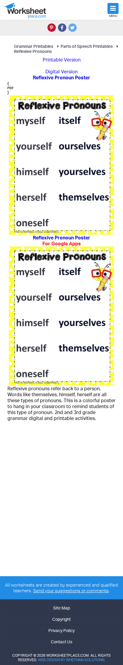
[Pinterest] (51, 27)
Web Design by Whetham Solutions (71, 660)
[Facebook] (62, 27)
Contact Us (61, 641)
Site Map (61, 607)
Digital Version (61, 72)
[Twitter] (72, 27)
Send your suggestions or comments (71, 590)
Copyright (61, 619)
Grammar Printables (33, 46)
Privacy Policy (61, 630)
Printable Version (62, 60)
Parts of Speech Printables (87, 46)
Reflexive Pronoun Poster (61, 241)
